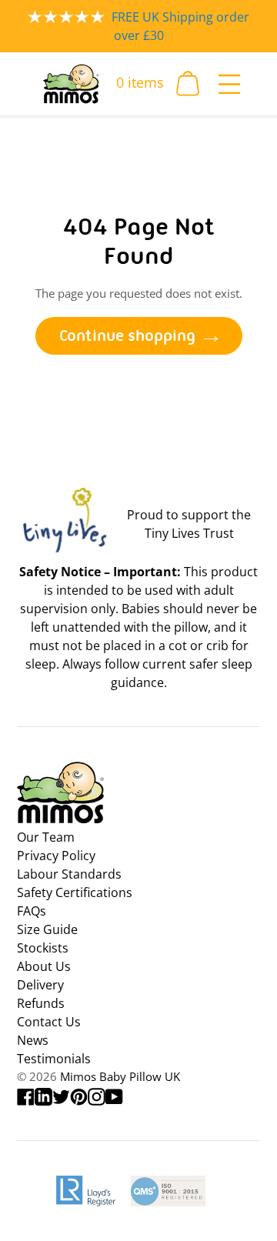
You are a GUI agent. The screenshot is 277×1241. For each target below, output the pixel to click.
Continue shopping (127, 335)
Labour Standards (69, 874)
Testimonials (54, 1058)
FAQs (31, 910)
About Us (44, 966)
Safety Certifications (74, 892)
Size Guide (47, 929)
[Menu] (229, 83)
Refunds (41, 1003)
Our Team (46, 837)
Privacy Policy (56, 855)
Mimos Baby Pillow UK (120, 1076)
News (32, 1040)
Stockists (42, 947)
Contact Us (49, 1021)
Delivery (40, 984)
